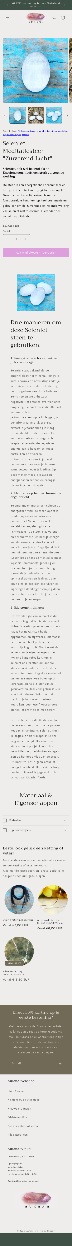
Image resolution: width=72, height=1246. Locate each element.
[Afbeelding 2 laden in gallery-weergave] (36, 115)
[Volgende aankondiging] (65, 5)
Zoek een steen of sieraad (24, 1126)
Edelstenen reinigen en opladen (32, 131)
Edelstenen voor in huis (57, 131)
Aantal (6, 231)
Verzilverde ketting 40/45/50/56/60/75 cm (50, 922)
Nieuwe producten (19, 1108)
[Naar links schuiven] (4, 116)
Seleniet (25, 135)
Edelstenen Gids (17, 1117)
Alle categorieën (18, 1134)
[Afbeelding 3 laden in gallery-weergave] (54, 115)
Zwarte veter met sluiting (18, 920)
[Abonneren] (60, 1063)
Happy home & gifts (12, 135)
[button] (7, 17)
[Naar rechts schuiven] (68, 116)
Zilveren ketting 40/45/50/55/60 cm (14, 973)
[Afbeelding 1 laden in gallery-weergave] (17, 115)
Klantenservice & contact (23, 1099)
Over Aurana (16, 1091)
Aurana (29, 1231)
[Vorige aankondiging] (7, 5)
